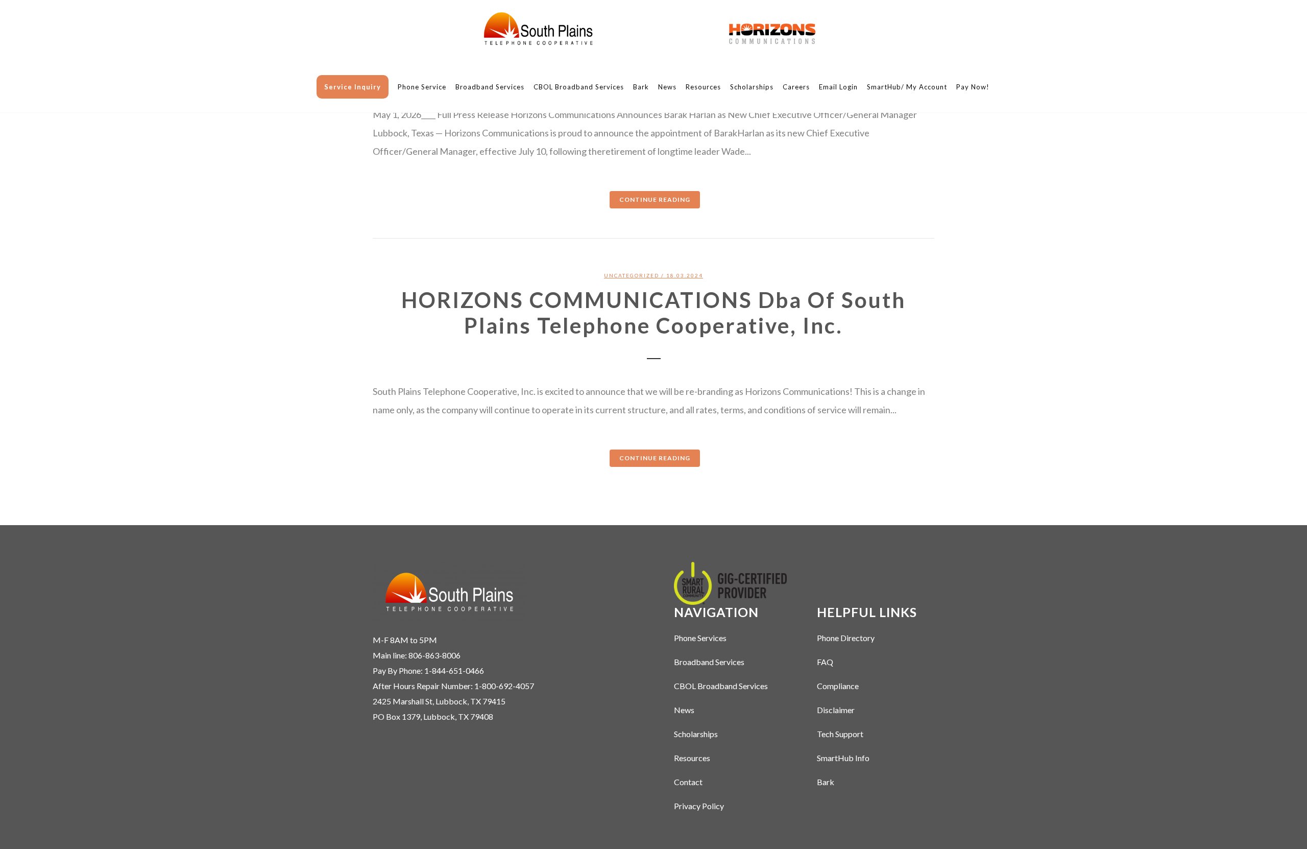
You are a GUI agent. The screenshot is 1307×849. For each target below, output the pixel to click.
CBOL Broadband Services (721, 686)
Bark (825, 782)
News (684, 710)
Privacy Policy (699, 806)
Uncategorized (631, 275)
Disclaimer (836, 710)
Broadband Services (709, 662)
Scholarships (696, 734)
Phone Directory (846, 638)
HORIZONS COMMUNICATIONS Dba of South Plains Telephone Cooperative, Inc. (653, 312)
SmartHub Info (843, 758)
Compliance (838, 686)
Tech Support (840, 734)
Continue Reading (654, 199)
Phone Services (700, 638)
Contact (688, 782)
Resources (692, 758)
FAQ (825, 662)
